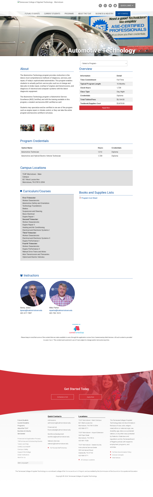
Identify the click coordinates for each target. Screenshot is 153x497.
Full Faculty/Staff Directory (58, 448)
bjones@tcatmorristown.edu (31, 310)
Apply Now (106, 108)
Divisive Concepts (118, 455)
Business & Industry (104, 14)
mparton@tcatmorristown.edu (60, 310)
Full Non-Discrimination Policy (121, 452)
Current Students (52, 14)
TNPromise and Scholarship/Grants (30, 441)
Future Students (32, 14)
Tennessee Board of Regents (75, 471)
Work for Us (22, 457)
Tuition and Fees (23, 444)
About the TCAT (84, 14)
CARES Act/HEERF (24, 447)
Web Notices (116, 458)
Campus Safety (23, 449)
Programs (69, 14)
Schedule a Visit (62, 397)
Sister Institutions (23, 455)
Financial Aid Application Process (29, 438)
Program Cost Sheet (89, 198)
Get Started (123, 14)
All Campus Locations (88, 460)
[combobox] (103, 63)
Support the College (24, 452)
